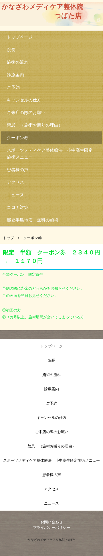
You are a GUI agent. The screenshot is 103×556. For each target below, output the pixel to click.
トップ (8, 238)
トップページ (20, 37)
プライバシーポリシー (51, 527)
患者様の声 (17, 169)
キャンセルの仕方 (24, 100)
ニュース (15, 195)
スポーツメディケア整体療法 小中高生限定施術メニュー (50, 153)
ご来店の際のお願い (26, 112)
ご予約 (13, 87)
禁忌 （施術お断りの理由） (35, 125)
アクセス (15, 182)
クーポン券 (17, 137)
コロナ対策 (17, 207)
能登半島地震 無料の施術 (32, 220)
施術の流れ (17, 62)
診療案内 (15, 75)
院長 (11, 49)
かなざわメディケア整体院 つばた (51, 539)
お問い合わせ (51, 522)
